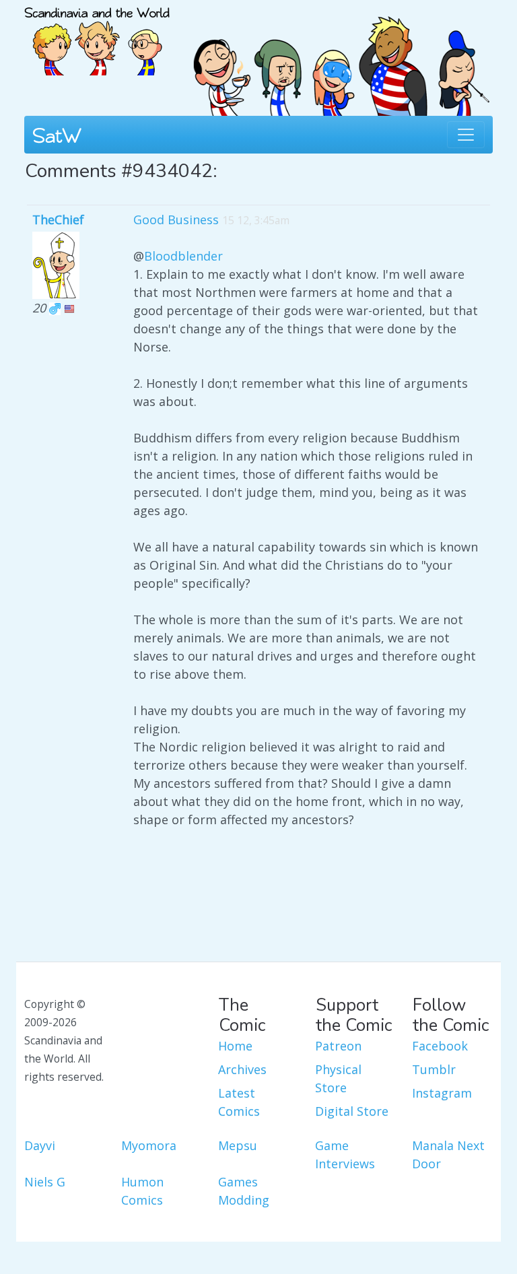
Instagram (442, 1093)
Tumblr (434, 1069)
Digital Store (351, 1111)
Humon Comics (142, 1191)
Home (235, 1046)
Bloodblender (183, 256)
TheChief (58, 219)
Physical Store (338, 1078)
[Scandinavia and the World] (97, 36)
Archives (242, 1069)
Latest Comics (239, 1102)
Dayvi (39, 1145)
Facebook (440, 1046)
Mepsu (237, 1145)
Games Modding (243, 1191)
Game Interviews (345, 1154)
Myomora (148, 1145)
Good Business (176, 219)
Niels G (44, 1182)
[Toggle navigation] (466, 134)
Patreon (338, 1046)
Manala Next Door (448, 1154)
